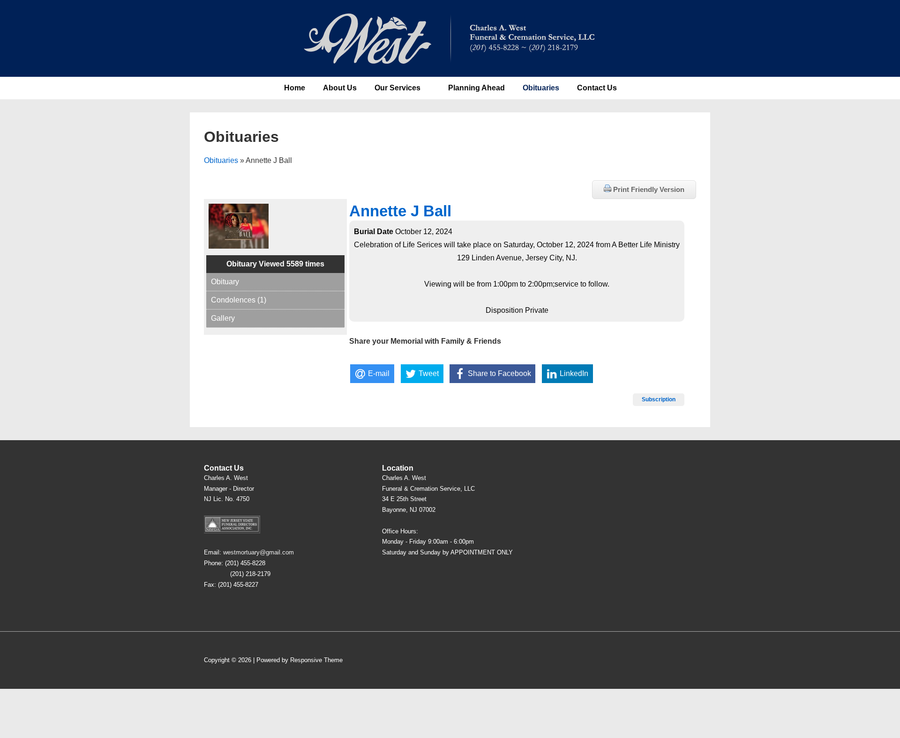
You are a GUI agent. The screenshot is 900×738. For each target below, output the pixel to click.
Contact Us (597, 88)
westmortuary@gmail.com (258, 552)
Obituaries (541, 88)
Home (294, 88)
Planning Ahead (476, 88)
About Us (340, 88)
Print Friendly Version (647, 189)
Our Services (397, 88)
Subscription (658, 399)
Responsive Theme (316, 660)
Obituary (225, 282)
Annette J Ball (400, 211)
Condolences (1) (238, 300)
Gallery (223, 318)
